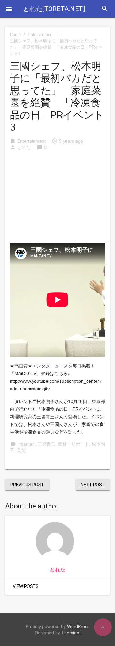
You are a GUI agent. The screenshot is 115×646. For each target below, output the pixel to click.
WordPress (78, 626)
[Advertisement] (57, 199)
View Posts (26, 586)
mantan (27, 444)
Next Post (93, 484)
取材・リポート (73, 444)
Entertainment (41, 34)
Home (15, 34)
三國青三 (46, 444)
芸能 (21, 450)
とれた (24, 147)
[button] (9, 9)
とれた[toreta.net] (54, 9)
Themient (70, 632)
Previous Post (27, 484)
